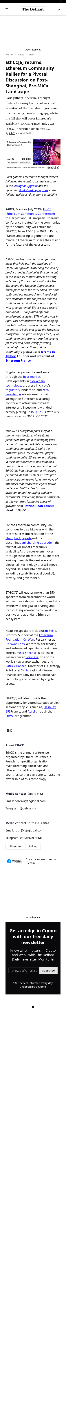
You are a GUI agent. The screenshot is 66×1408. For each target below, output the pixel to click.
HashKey (50, 707)
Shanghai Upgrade (26, 186)
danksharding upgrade (33, 190)
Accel (31, 711)
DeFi (31, 54)
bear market (31, 377)
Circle (24, 670)
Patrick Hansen (16, 666)
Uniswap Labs (15, 644)
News (20, 54)
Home (9, 54)
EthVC (10, 716)
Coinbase (31, 657)
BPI (8, 711)
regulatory (13, 390)
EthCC (12, 133)
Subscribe (48, 970)
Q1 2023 (40, 412)
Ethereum (15, 846)
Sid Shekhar (28, 653)
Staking (33, 846)
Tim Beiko (49, 631)
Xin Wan (28, 639)
